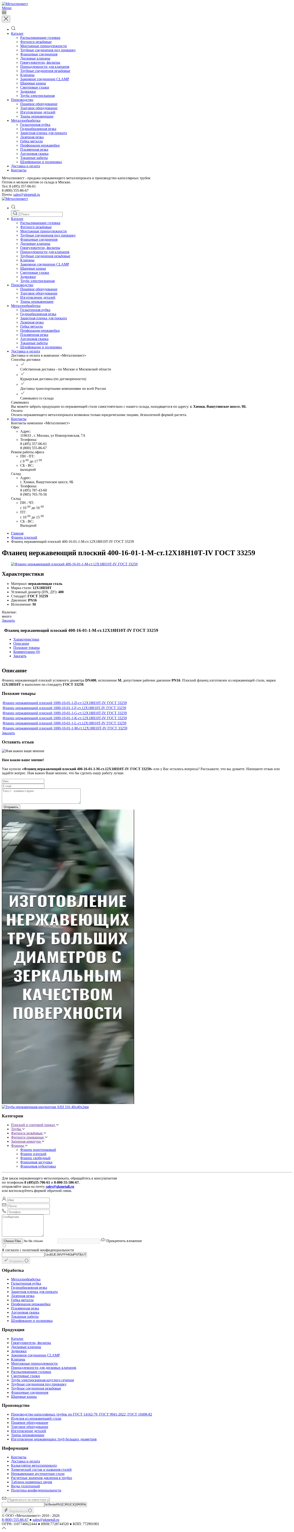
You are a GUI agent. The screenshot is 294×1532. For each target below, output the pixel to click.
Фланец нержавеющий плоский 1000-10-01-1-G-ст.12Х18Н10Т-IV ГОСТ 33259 (65, 713)
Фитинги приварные (28, 1137)
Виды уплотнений (25, 1486)
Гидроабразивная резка (38, 129)
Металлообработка (25, 120)
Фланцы (18, 1146)
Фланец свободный (35, 1158)
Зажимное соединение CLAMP (44, 79)
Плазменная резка (34, 149)
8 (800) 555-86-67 (15, 1520)
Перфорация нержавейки (40, 145)
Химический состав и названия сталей (41, 1469)
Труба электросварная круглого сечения (42, 1380)
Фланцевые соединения (38, 54)
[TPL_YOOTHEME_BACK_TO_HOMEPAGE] (15, 4)
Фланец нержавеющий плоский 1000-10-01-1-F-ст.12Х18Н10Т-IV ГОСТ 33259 (64, 708)
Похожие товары (26, 648)
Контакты (18, 170)
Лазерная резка (32, 137)
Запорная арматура (26, 1141)
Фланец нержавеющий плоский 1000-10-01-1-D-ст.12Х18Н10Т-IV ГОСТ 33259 (65, 703)
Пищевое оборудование (38, 104)
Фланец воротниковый (38, 1150)
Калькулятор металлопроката (34, 1465)
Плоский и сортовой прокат (33, 1125)
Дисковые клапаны (35, 58)
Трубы (16, 1129)
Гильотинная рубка (35, 125)
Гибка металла (31, 141)
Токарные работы (34, 158)
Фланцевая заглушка (36, 1162)
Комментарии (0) (26, 652)
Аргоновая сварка (34, 154)
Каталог (17, 33)
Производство (22, 100)
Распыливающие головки (40, 38)
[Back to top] (4, 1528)
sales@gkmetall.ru (26, 195)
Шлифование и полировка (41, 162)
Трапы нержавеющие (37, 116)
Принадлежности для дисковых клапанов (43, 1368)
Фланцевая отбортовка (38, 1166)
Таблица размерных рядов (31, 1482)
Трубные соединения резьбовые (45, 71)
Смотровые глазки (34, 87)
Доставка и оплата (25, 166)
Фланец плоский (24, 537)
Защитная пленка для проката (43, 133)
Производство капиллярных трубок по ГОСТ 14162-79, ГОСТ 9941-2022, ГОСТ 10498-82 (81, 1414)
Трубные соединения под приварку (48, 50)
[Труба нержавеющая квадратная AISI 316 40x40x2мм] (45, 1107)
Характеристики (26, 639)
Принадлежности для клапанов (44, 67)
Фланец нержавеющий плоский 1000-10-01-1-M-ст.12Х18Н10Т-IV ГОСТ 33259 (65, 728)
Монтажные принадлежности (43, 46)
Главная (17, 533)
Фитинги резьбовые (36, 42)
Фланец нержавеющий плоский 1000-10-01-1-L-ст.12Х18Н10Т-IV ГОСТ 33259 (64, 723)
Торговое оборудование (38, 108)
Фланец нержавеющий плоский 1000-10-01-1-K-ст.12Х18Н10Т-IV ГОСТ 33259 (65, 718)
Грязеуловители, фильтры (40, 62)
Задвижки (28, 91)
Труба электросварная (37, 96)
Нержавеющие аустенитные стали (38, 1474)
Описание (21, 643)
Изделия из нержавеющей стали (36, 1418)
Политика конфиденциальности (36, 1490)
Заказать (8, 620)
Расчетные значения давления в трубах (41, 1478)
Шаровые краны (33, 83)
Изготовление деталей (37, 112)
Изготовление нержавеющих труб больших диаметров (54, 1439)
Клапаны (27, 75)
